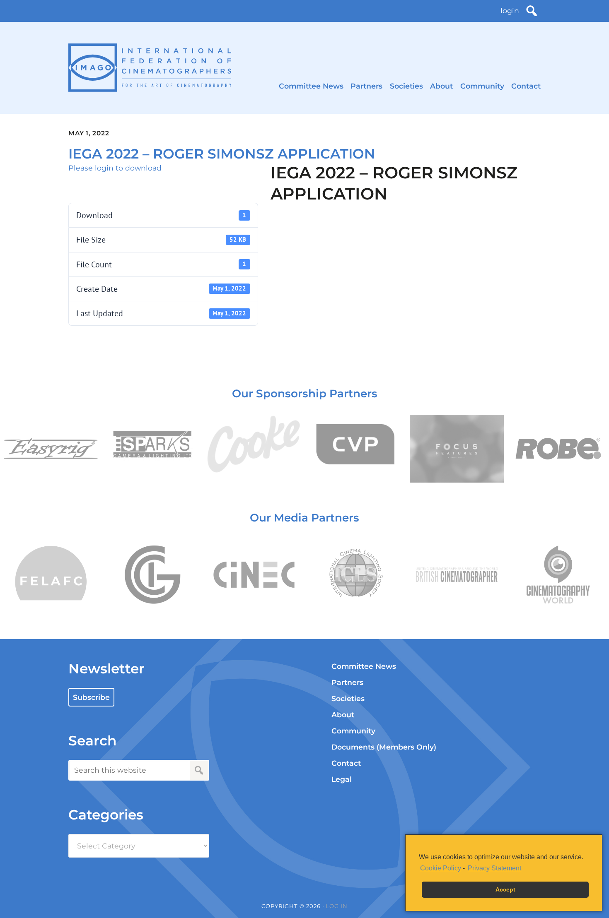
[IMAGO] (150, 67)
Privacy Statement (494, 868)
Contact (526, 86)
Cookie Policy (440, 868)
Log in (337, 906)
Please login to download (115, 167)
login (509, 10)
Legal (341, 779)
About (441, 86)
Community (482, 86)
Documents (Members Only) (383, 747)
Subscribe (91, 697)
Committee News (311, 86)
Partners (366, 86)
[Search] (531, 10)
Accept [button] (505, 889)
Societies (406, 86)
